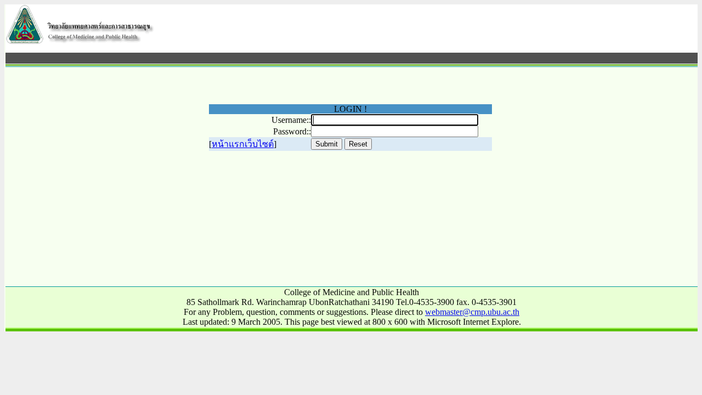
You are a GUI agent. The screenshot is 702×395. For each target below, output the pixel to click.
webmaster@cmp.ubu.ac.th (472, 312)
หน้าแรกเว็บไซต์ (243, 144)
